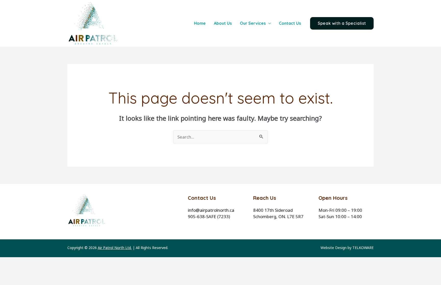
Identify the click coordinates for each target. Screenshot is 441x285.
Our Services (253, 23)
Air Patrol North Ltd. (115, 247)
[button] (342, 23)
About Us (223, 23)
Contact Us (290, 23)
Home (200, 23)
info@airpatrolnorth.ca (211, 210)
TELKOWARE (363, 247)
